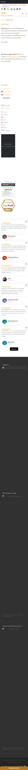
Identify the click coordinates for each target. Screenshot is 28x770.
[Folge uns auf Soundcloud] (11, 9)
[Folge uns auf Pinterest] (17, 9)
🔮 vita (3, 117)
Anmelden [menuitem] (3, 1)
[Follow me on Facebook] (5, 9)
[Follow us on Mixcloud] (8, 9)
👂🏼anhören (4, 112)
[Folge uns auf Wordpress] (23, 9)
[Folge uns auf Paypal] (20, 9)
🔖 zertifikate (4, 122)
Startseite (3, 20)
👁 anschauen (4, 114)
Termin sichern (14, 768)
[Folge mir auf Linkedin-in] (14, 9)
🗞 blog (3, 125)
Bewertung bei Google (13, 56)
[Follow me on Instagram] (2, 9)
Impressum (11, 760)
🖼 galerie (3, 120)
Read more (3, 230)
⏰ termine (4, 127)
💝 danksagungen (5, 130)
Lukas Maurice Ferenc (16, 762)
